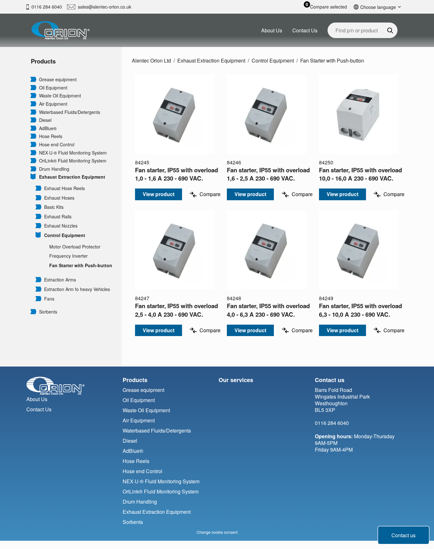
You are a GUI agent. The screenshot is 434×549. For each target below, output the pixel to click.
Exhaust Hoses (59, 198)
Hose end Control (56, 145)
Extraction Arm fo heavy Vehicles (77, 289)
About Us (271, 30)
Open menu (33, 79)
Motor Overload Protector (74, 247)
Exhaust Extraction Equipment (72, 177)
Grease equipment (58, 79)
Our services (236, 380)
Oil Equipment (53, 88)
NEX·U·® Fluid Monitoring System (73, 153)
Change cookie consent (217, 532)
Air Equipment (53, 104)
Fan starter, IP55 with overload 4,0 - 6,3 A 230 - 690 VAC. (268, 309)
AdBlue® (48, 128)
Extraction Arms (60, 280)
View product (158, 194)
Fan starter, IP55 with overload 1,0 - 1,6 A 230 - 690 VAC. (176, 174)
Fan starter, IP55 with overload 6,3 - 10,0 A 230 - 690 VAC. (360, 309)
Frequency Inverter (68, 256)
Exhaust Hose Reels (64, 188)
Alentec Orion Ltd (151, 60)
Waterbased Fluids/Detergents (69, 112)
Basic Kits (54, 207)
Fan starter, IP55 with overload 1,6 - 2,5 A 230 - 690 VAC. (268, 174)
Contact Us (304, 30)
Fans (49, 299)
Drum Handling (54, 169)
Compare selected (328, 7)
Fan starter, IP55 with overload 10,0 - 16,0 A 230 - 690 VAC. (360, 174)
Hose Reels (50, 136)
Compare (210, 194)
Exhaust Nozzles (61, 226)
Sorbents (48, 312)
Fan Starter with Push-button (80, 265)
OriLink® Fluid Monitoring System (72, 161)
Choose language (378, 6)
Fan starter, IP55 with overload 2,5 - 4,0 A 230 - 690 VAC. (176, 309)
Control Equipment (64, 235)
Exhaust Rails (57, 217)
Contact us (403, 535)
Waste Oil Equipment (60, 96)
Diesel (45, 120)
